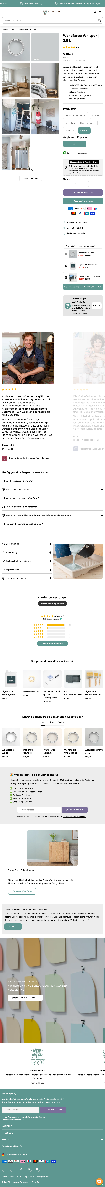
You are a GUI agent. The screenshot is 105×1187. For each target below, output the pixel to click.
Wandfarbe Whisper (86, 253)
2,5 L (74, 144)
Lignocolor (14, 1182)
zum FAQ (96, 306)
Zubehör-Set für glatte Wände (89, 276)
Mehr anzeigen (31, 178)
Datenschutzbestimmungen (74, 816)
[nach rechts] (32, 170)
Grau (13, 29)
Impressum (29, 1177)
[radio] (75, 115)
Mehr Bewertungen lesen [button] (52, 603)
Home (5, 29)
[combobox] (52, 20)
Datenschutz (8, 1177)
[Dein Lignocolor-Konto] (94, 12)
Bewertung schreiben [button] (53, 643)
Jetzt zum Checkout (83, 201)
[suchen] (99, 20)
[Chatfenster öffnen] (99, 1181)
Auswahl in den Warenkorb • (82, 287)
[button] (69, 47)
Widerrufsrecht (44, 1177)
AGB (19, 1177)
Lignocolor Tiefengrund (87, 264)
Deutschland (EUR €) (15, 1154)
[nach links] (29, 170)
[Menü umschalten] (3, 12)
